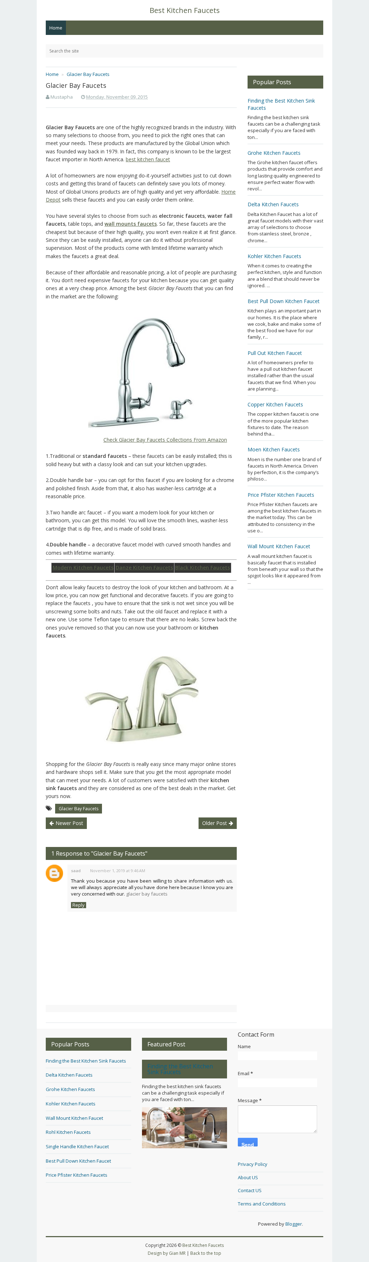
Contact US (250, 1190)
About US (248, 1177)
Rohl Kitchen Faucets (68, 1132)
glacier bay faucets (147, 894)
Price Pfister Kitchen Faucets (281, 494)
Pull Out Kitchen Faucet (275, 353)
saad (76, 870)
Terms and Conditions (262, 1203)
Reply (78, 905)
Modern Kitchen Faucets (83, 567)
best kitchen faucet (148, 159)
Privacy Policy (252, 1164)
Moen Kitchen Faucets (274, 449)
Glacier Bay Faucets (78, 809)
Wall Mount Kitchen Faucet (279, 546)
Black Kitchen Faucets (202, 567)
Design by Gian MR (167, 1253)
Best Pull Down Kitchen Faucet (284, 301)
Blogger (293, 1224)
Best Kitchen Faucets (203, 1245)
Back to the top (205, 1253)
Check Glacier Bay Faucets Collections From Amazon (165, 439)
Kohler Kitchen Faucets (274, 256)
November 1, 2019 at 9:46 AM (117, 870)
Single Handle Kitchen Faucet (77, 1146)
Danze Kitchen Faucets (144, 567)
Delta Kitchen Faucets (273, 204)
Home (55, 27)
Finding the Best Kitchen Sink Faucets (86, 1061)
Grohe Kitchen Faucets (274, 152)
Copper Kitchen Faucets (275, 404)
